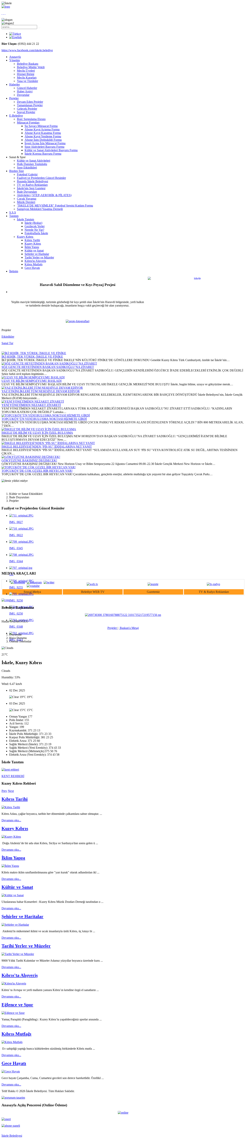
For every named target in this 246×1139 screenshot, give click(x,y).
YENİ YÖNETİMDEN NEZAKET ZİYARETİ (31, 405)
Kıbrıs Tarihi (32, 240)
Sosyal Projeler (26, 112)
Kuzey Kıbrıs (25, 236)
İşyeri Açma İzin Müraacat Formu (45, 143)
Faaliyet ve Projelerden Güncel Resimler (41, 177)
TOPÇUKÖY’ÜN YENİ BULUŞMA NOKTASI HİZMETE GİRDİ (44, 418)
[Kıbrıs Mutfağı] (12, 1042)
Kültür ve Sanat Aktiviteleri (33, 160)
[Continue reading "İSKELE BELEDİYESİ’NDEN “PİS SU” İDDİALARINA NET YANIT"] (48, 443)
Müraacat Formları (28, 122)
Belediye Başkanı (27, 63)
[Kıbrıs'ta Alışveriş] (14, 983)
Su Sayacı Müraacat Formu (41, 126)
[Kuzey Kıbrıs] (11, 836)
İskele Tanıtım (25, 219)
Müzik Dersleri (26, 202)
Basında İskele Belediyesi (32, 181)
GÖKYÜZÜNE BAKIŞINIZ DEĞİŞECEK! (29, 460)
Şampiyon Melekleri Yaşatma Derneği (40, 209)
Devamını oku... (11, 820)
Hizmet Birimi (25, 74)
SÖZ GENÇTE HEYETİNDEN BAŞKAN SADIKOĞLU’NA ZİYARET (48, 367)
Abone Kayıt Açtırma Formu (42, 129)
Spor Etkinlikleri (27, 167)
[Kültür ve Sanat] (13, 895)
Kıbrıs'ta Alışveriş (35, 261)
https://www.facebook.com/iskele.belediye (27, 50)
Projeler (14, 98)
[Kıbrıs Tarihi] (11, 807)
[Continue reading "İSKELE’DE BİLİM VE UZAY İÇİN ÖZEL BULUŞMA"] (39, 429)
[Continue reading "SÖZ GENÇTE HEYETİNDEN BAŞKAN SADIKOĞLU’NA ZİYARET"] (49, 363)
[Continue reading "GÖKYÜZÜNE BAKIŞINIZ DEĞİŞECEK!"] (31, 457)
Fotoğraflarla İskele (36, 233)
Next (11, 791)
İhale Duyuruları (27, 191)
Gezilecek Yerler (35, 226)
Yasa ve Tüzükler (27, 81)
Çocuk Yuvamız (26, 198)
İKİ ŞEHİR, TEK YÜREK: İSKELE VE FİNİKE (32, 356)
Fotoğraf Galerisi (27, 174)
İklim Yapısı (32, 247)
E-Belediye (16, 115)
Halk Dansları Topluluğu (32, 164)
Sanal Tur (7, 343)
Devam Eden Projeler (30, 101)
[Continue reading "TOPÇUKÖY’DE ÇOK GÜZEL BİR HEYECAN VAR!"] (39, 467)
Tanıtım (13, 216)
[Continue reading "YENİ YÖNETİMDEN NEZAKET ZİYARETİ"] (33, 401)
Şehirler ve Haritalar (37, 254)
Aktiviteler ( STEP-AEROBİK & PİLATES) (44, 195)
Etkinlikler (8, 336)
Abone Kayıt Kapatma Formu (43, 133)
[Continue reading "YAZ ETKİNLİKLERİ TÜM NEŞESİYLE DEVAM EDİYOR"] (42, 387)
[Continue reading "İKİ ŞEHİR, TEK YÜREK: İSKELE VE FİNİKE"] (34, 353)
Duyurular (23, 94)
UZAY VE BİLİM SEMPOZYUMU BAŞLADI (32, 380)
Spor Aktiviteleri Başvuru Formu (44, 146)
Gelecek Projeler (27, 108)
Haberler (14, 84)
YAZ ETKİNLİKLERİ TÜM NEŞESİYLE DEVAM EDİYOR (41, 391)
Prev (4, 791)
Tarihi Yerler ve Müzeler (39, 257)
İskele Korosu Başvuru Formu (43, 153)
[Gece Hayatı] (11, 1071)
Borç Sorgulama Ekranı (31, 119)
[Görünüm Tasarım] (13, 1097)
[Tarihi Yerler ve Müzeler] (18, 954)
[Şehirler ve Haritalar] (15, 924)
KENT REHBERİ (13, 776)
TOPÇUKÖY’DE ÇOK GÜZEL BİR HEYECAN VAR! (37, 470)
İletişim (13, 271)
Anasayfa (15, 56)
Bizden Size (16, 171)
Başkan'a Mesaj (129, 628)
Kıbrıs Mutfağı (33, 264)
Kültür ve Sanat (34, 250)
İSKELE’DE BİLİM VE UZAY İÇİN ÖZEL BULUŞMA (37, 432)
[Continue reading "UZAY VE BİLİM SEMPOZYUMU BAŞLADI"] (33, 377)
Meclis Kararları (27, 77)
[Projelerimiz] (77, 321)
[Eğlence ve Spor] (13, 1012)
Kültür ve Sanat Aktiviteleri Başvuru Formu (51, 150)
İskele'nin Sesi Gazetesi (31, 188)
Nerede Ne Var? (34, 229)
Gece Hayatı (32, 267)
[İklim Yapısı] (10, 865)
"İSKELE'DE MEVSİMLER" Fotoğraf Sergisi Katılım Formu (55, 205)
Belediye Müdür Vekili (31, 67)
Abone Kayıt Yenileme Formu (43, 136)
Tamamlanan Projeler (30, 105)
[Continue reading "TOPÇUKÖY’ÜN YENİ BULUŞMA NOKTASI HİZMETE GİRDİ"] (46, 415)
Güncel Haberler (27, 88)
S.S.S (12, 212)
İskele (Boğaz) (33, 222)
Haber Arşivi (24, 91)
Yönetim (14, 60)
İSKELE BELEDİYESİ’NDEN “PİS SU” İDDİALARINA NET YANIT (47, 446)
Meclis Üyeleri (26, 70)
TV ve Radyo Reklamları (32, 184)
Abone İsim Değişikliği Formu (43, 139)
